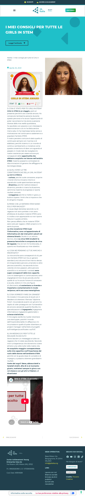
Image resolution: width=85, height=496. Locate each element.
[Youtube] (71, 456)
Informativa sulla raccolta (21, 493)
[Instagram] (74, 456)
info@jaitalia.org (51, 463)
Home (9, 58)
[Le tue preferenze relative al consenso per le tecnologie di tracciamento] (81, 492)
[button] (14, 10)
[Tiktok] (82, 456)
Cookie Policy (71, 472)
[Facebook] (67, 456)
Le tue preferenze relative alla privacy (52, 493)
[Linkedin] (78, 456)
